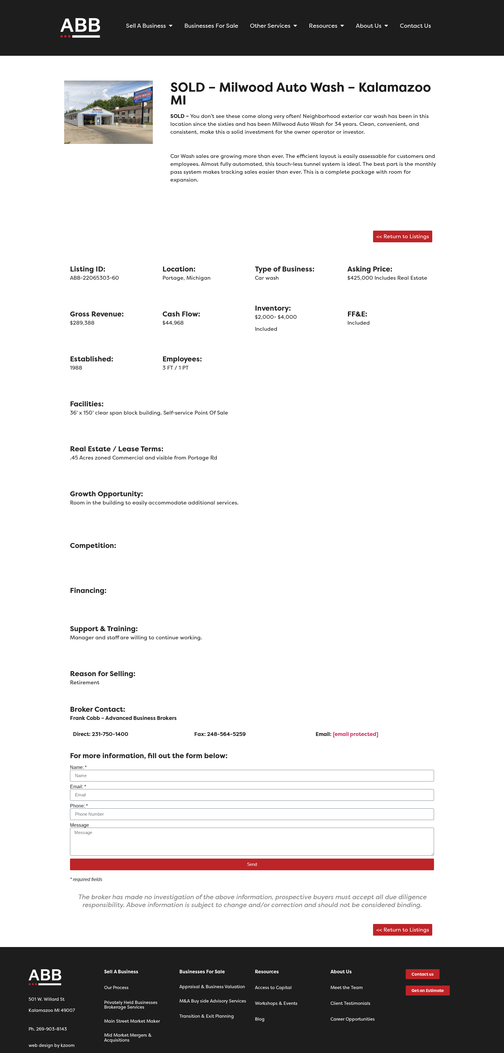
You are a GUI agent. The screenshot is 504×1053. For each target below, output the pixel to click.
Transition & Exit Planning (206, 1016)
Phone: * (79, 806)
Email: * (78, 786)
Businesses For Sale (211, 25)
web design (41, 1045)
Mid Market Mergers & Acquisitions (128, 1037)
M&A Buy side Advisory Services (212, 1001)
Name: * (78, 767)
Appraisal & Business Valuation (212, 987)
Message (79, 825)
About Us (369, 25)
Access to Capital (273, 987)
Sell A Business (146, 25)
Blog (260, 1019)
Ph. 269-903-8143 (48, 1029)
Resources (323, 25)
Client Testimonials (350, 1003)
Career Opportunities (352, 1019)
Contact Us (415, 25)
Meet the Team (346, 987)
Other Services (270, 25)
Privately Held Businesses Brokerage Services (131, 1004)
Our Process (116, 987)
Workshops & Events (276, 1003)
